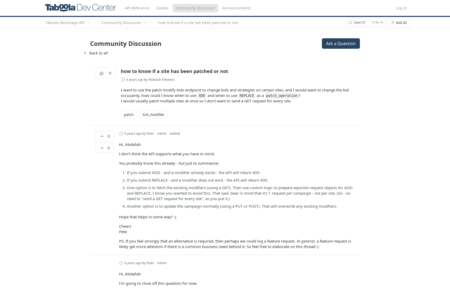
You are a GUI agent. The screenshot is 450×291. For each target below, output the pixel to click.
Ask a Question (341, 43)
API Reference (137, 7)
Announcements (236, 7)
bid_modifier (154, 114)
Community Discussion (195, 7)
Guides (162, 7)
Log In (401, 7)
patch (129, 114)
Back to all (95, 52)
